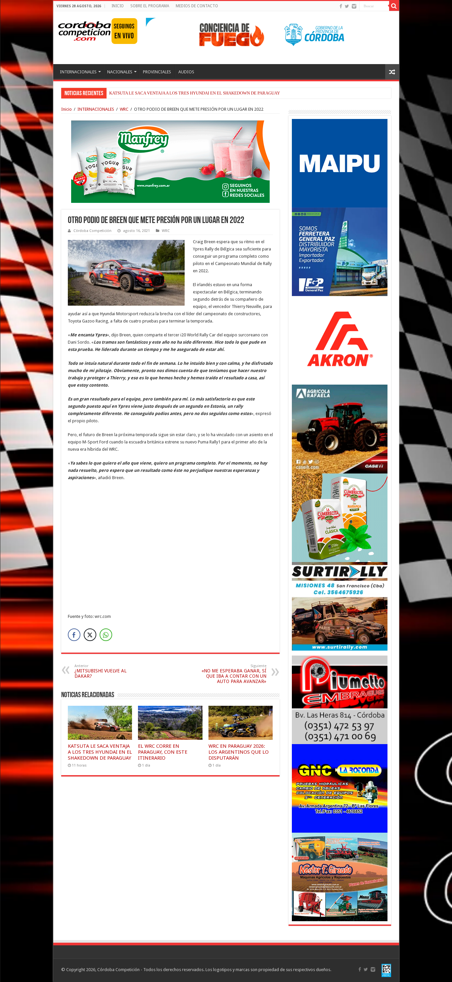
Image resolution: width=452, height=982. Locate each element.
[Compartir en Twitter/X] (90, 634)
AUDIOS (186, 71)
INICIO (118, 6)
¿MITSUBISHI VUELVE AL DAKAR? (100, 671)
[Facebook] (341, 6)
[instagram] (354, 6)
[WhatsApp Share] (106, 634)
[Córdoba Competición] (84, 30)
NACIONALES (119, 71)
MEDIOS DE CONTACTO (197, 6)
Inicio (66, 109)
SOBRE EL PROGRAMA (149, 6)
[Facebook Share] (74, 634)
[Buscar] (394, 6)
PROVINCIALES (157, 71)
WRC (124, 109)
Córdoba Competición (92, 231)
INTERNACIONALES (78, 71)
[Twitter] (347, 6)
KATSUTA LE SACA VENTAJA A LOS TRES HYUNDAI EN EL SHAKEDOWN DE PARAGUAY (194, 93)
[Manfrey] (170, 161)
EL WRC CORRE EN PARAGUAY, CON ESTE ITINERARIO (162, 752)
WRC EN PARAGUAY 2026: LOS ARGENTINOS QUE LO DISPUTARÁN (238, 752)
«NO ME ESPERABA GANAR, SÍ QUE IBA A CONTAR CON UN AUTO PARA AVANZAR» (234, 674)
